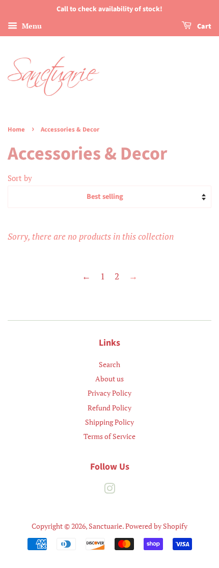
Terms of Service (109, 436)
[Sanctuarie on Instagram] (109, 490)
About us (109, 378)
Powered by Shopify (156, 526)
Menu (31, 26)
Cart (203, 26)
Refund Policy (109, 407)
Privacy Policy (109, 393)
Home (16, 129)
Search (109, 364)
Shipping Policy (109, 422)
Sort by (20, 178)
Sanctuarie (105, 526)
